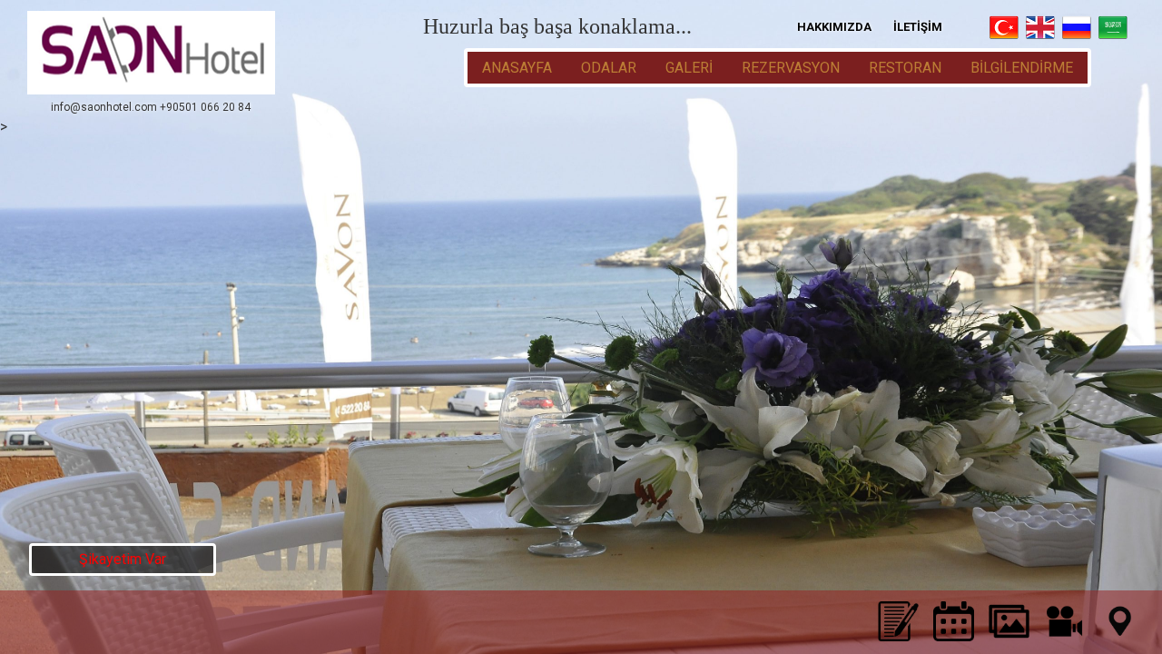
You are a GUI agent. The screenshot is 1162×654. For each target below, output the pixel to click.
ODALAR (608, 67)
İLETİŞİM (917, 27)
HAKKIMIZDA (834, 27)
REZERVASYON (791, 67)
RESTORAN (905, 67)
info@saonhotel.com (104, 107)
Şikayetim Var (122, 559)
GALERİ (689, 67)
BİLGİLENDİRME (1021, 67)
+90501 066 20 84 (205, 107)
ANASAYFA (517, 67)
